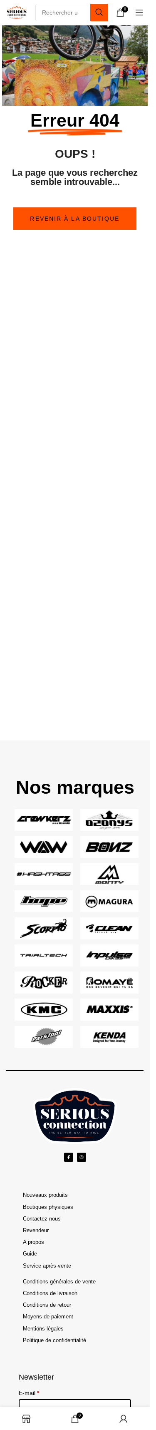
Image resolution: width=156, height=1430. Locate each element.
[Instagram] (81, 1157)
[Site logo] (16, 12)
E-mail (29, 1393)
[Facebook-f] (68, 1157)
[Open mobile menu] (139, 12)
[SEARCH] (99, 12)
